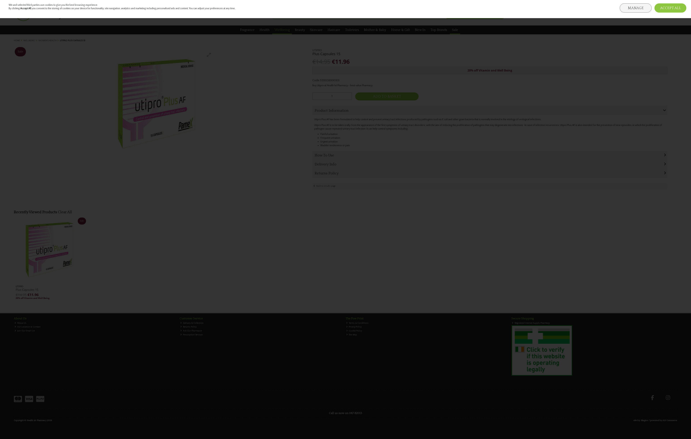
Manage (636, 8)
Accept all (670, 8)
